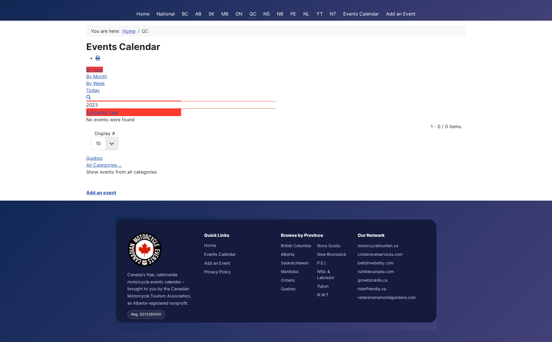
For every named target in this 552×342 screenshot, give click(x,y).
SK (211, 14)
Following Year (102, 112)
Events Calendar (361, 14)
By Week (95, 83)
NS (266, 14)
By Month (96, 76)
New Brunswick (331, 254)
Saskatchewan (294, 262)
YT (320, 14)
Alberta (287, 254)
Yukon (323, 286)
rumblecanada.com (376, 271)
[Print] (97, 58)
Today (93, 90)
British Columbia (296, 245)
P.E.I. (322, 262)
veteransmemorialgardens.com (387, 297)
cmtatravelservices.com (380, 254)
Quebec (94, 158)
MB (224, 14)
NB (280, 14)
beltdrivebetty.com (376, 262)
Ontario (288, 280)
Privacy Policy (217, 271)
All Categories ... (104, 165)
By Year (94, 69)
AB (198, 14)
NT (333, 14)
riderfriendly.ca (372, 288)
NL (306, 14)
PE (293, 14)
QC (253, 14)
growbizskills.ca (373, 280)
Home (143, 14)
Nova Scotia (328, 245)
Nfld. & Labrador (325, 274)
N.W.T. (323, 294)
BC (185, 14)
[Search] (88, 97)
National (166, 14)
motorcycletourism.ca (378, 245)
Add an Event (400, 14)
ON (238, 14)
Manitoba (289, 271)
